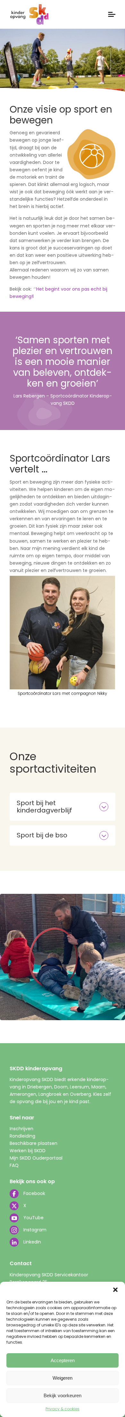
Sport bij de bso (42, 835)
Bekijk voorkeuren (62, 1395)
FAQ (14, 1165)
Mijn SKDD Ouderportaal (36, 1158)
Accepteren (63, 1360)
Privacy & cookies (62, 1409)
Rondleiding (22, 1136)
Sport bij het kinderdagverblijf (44, 806)
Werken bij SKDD (28, 1150)
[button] (115, 1290)
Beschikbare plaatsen (33, 1143)
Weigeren (62, 1378)
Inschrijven (21, 1128)
